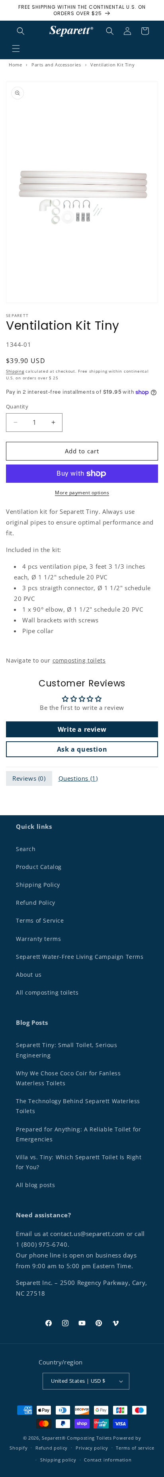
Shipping (15, 371)
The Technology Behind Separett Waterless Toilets (78, 1106)
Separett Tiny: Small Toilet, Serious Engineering (66, 1050)
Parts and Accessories (56, 65)
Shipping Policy (38, 884)
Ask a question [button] (82, 749)
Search (26, 849)
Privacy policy (92, 1448)
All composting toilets (47, 992)
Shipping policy (58, 1460)
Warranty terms (38, 939)
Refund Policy (35, 902)
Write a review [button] (82, 729)
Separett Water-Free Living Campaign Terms (80, 956)
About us (29, 974)
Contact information (107, 1460)
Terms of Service (40, 920)
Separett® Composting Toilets (77, 1438)
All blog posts (35, 1185)
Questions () (78, 778)
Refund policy (51, 1448)
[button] (16, 48)
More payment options (82, 492)
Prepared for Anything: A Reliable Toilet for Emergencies (78, 1134)
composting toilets (79, 660)
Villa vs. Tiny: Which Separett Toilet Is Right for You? (79, 1162)
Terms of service (135, 1448)
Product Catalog (39, 867)
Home (15, 65)
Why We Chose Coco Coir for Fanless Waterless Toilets (68, 1078)
